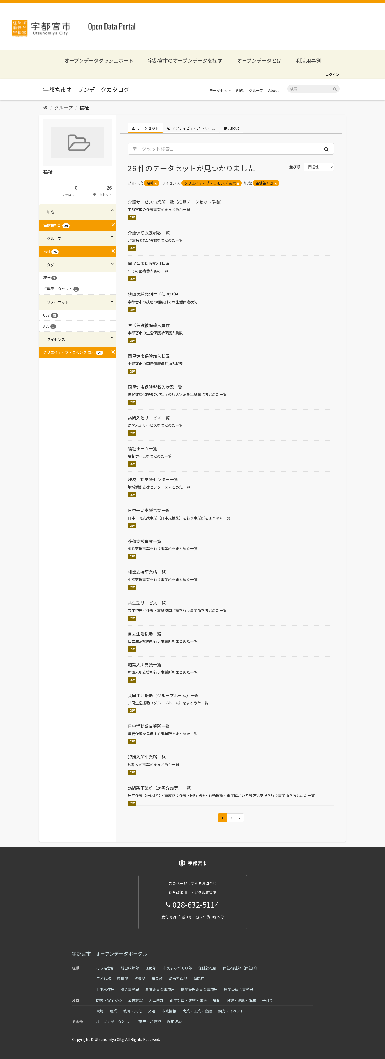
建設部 (157, 978)
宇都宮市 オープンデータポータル (109, 953)
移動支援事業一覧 (144, 541)
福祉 (84, 107)
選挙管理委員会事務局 (199, 989)
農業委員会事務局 (238, 989)
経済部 (139, 978)
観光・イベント (231, 1010)
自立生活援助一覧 (144, 633)
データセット (220, 90)
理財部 (150, 968)
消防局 (199, 978)
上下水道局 (105, 989)
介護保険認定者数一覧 (149, 233)
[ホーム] (45, 107)
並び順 (294, 166)
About (273, 90)
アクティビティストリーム (193, 128)
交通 (151, 1010)
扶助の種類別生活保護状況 (153, 294)
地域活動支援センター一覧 (153, 479)
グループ (256, 90)
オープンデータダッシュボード (99, 60)
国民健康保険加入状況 (149, 356)
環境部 (122, 978)
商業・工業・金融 (197, 1010)
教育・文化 (132, 1010)
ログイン (332, 74)
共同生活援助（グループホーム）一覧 (163, 695)
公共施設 (135, 1000)
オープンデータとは (259, 60)
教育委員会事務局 (160, 989)
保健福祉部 (207, 968)
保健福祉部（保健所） (241, 968)
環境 (99, 1010)
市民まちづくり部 (177, 968)
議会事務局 (130, 989)
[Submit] (335, 88)
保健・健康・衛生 (241, 1000)
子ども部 (103, 978)
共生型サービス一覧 (147, 603)
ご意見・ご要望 (148, 1021)
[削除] (156, 183)
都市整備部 (178, 978)
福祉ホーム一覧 (142, 448)
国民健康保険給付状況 (149, 263)
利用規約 (174, 1021)
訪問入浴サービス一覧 (149, 417)
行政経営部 (105, 968)
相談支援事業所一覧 (147, 572)
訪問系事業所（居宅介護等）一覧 (159, 788)
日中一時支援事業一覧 (149, 510)
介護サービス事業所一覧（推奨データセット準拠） (176, 202)
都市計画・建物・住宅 (188, 1000)
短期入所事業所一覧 (147, 757)
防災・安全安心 (109, 1000)
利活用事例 (308, 60)
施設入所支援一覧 (144, 664)
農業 (113, 1010)
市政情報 (169, 1010)
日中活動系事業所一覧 (149, 726)
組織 (240, 90)
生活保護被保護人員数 (149, 325)
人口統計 (156, 1000)
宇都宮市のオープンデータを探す (185, 60)
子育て (267, 1000)
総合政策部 (130, 968)
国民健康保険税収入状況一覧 (155, 387)
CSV (132, 217)
